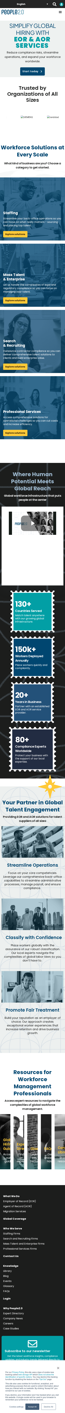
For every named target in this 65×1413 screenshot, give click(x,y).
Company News (13, 1318)
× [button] (58, 1367)
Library (7, 1271)
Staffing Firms (11, 1233)
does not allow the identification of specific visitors (29, 1375)
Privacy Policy (18, 1372)
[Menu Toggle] (60, 12)
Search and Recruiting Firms (20, 1238)
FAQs (6, 1291)
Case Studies (11, 1328)
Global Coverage (14, 1219)
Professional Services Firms (20, 1249)
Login (7, 1298)
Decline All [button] (48, 1406)
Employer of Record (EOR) (19, 1201)
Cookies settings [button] (16, 1406)
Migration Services (14, 1211)
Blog (6, 1276)
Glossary (8, 1286)
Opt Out (43, 1379)
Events (7, 1281)
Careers (8, 1323)
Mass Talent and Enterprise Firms (23, 1244)
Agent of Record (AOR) (17, 1206)
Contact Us (10, 1256)
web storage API (25, 1374)
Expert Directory (13, 1313)
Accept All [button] (32, 1406)
